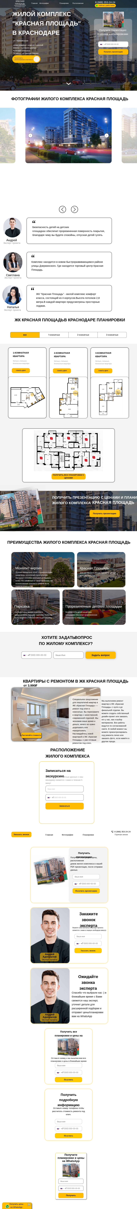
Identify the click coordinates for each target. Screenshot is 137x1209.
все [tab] (25, 335)
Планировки (64, 3)
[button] (106, 5)
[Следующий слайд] (107, 135)
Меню (53, 3)
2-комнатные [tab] (83, 335)
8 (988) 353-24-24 (122, 832)
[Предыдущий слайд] (30, 135)
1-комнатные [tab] (54, 335)
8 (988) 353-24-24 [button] (105, 2)
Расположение (78, 3)
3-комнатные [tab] (112, 335)
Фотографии (44, 3)
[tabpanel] (68, 385)
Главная (34, 3)
